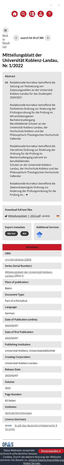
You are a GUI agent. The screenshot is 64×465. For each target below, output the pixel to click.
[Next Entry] (48, 38)
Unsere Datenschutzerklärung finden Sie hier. (43, 461)
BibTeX (11, 233)
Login (59, 5)
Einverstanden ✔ (51, 451)
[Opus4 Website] (7, 445)
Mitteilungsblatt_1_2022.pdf (24, 216)
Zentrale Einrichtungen (18, 413)
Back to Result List (6, 41)
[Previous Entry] (16, 38)
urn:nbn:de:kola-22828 (18, 259)
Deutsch (51, 5)
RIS (24, 233)
